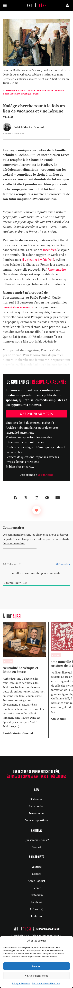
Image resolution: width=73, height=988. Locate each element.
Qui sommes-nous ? (36, 840)
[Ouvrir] (5, 5)
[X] (26, 497)
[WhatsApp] (47, 497)
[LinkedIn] (36, 497)
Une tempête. (57, 269)
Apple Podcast (36, 881)
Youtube (37, 867)
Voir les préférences (36, 975)
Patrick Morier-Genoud (29, 127)
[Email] (57, 497)
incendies (49, 250)
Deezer (36, 888)
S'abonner (36, 799)
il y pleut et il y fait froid (38, 260)
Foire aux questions (36, 820)
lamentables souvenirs (18, 307)
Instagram (36, 895)
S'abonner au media (36, 414)
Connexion (64, 564)
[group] (26, 680)
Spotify (36, 874)
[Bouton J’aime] (36, 510)
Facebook (36, 902)
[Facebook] (15, 497)
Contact (36, 847)
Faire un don (36, 806)
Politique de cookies (21, 983)
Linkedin (36, 916)
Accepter (37, 966)
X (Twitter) (36, 909)
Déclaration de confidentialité (46, 983)
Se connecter (45, 475)
